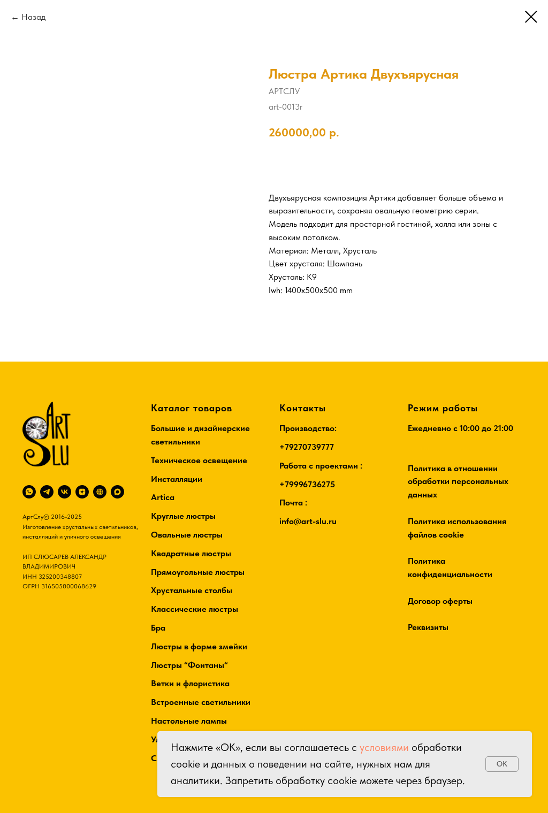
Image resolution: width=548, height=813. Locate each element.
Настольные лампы (189, 721)
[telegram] (47, 491)
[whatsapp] (29, 491)
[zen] (82, 491)
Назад (33, 17)
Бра (158, 628)
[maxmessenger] (117, 491)
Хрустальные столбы (191, 590)
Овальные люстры (187, 535)
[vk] (64, 491)
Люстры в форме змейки (199, 646)
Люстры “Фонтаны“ (189, 665)
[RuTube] (99, 491)
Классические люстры (194, 609)
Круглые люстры (183, 516)
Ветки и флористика (190, 683)
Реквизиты (428, 627)
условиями (384, 747)
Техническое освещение (199, 460)
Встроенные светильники (200, 702)
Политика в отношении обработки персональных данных (458, 481)
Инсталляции (176, 479)
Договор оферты (440, 601)
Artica (162, 497)
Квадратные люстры (191, 553)
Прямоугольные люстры (198, 572)
